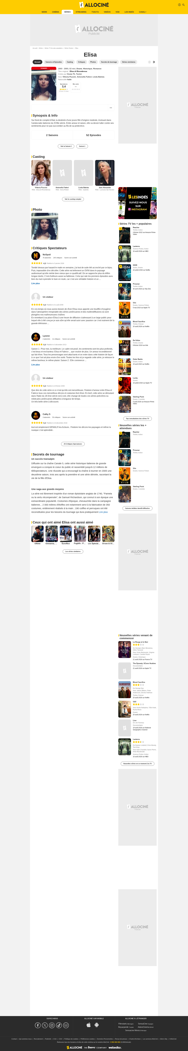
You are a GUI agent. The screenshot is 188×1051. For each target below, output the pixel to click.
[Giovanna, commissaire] (52, 534)
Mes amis (76, 84)
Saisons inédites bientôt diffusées (137, 508)
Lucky (135, 378)
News (44, 12)
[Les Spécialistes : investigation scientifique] (94, 534)
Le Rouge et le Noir (140, 642)
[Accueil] (94, 5)
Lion (134, 720)
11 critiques (56, 339)
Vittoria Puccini (69, 77)
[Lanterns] (124, 746)
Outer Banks (138, 359)
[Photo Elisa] (44, 226)
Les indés (129, 12)
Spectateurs (64, 84)
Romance (97, 69)
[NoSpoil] (35, 255)
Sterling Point (138, 397)
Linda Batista (98, 77)
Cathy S (46, 414)
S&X (134, 702)
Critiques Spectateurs (50, 248)
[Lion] (124, 728)
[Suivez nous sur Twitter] (45, 1025)
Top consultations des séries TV (137, 419)
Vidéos (107, 12)
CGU (55, 1039)
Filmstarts (122, 1024)
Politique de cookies (71, 1039)
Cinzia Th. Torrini (74, 74)
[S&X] (124, 709)
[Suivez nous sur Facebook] (38, 1025)
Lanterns (136, 246)
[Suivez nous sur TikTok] (59, 1025)
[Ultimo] (37, 534)
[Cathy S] (35, 415)
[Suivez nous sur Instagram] (52, 1025)
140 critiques (58, 258)
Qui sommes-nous (25, 1039)
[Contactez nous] (66, 1025)
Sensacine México (133, 1030)
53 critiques (56, 417)
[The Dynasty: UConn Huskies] (124, 670)
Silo (134, 303)
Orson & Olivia (108, 543)
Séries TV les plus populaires (54, 48)
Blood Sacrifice (139, 322)
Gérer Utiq (163, 1039)
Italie (69, 79)
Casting (39, 157)
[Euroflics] (66, 534)
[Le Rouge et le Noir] (124, 649)
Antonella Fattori (84, 77)
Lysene (46, 336)
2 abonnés (47, 339)
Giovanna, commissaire (52, 543)
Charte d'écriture (135, 1039)
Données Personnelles (105, 1039)
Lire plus (35, 283)
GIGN (135, 265)
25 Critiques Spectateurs (73, 444)
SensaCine (142, 1024)
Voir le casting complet (73, 199)
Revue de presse (121, 1039)
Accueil (35, 48)
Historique (87, 69)
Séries (67, 12)
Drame (79, 69)
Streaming (81, 12)
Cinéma (55, 12)
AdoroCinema (143, 1027)
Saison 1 (82, 146)
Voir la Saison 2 (66, 146)
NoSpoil (47, 255)
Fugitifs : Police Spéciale (80, 543)
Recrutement (38, 1039)
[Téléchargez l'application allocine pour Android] (98, 1024)
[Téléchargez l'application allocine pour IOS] (90, 1024)
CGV (60, 1039)
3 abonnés (47, 417)
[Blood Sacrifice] (124, 689)
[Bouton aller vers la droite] (153, 62)
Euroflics (66, 543)
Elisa (90, 54)
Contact (14, 1039)
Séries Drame (68, 48)
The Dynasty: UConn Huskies (144, 663)
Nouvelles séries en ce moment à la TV (137, 764)
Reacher (136, 227)
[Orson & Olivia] (108, 534)
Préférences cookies (88, 1039)
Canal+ (142, 12)
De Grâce (136, 340)
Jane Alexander (105, 188)
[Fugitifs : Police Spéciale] (80, 534)
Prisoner (136, 284)
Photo (37, 209)
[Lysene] (35, 337)
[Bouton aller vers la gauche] (149, 62)
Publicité (48, 1039)
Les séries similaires (73, 551)
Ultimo (37, 543)
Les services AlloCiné (150, 1039)
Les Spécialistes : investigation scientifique (94, 543)
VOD (117, 12)
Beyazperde (123, 1027)
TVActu (95, 12)
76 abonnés (47, 258)
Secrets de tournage (48, 454)
